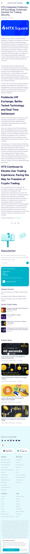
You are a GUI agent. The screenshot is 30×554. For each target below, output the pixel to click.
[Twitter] (5, 440)
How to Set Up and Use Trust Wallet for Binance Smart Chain (14, 292)
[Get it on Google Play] (22, 450)
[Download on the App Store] (8, 450)
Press (2, 501)
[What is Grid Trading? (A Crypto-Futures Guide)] (15, 411)
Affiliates (18, 506)
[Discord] (10, 440)
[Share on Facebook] (12, 223)
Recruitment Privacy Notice (7, 516)
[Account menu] (27, 3)
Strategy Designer (5, 480)
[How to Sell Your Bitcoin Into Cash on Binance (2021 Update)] (15, 390)
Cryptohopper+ (19, 480)
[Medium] (19, 440)
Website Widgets (20, 511)
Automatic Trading (5, 459)
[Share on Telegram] (18, 223)
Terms (2, 506)
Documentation (19, 464)
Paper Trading (4, 477)
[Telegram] (8, 440)
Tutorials (18, 462)
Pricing (17, 501)
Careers (3, 499)
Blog (17, 472)
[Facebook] (2, 440)
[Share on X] (15, 223)
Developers (18, 514)
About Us (3, 496)
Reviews (18, 504)
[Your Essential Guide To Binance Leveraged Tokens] (15, 370)
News (17, 470)
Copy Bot (3, 472)
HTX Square (18, 218)
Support (3, 511)
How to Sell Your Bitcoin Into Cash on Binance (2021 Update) (13, 299)
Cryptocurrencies (20, 496)
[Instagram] (16, 440)
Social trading (4, 467)
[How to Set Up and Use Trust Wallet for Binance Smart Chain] (15, 349)
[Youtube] (13, 440)
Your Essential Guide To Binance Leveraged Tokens (13, 296)
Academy (18, 467)
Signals (17, 499)
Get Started (19, 459)
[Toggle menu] (2, 3)
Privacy (2, 509)
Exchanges (18, 482)
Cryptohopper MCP (5, 487)
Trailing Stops (4, 475)
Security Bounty (5, 514)
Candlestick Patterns (21, 477)
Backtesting (4, 482)
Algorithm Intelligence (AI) (7, 470)
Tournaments (4, 485)
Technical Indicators (20, 475)
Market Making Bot (5, 464)
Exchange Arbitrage (5, 462)
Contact (3, 504)
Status (17, 516)
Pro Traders (18, 509)
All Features (3, 490)
